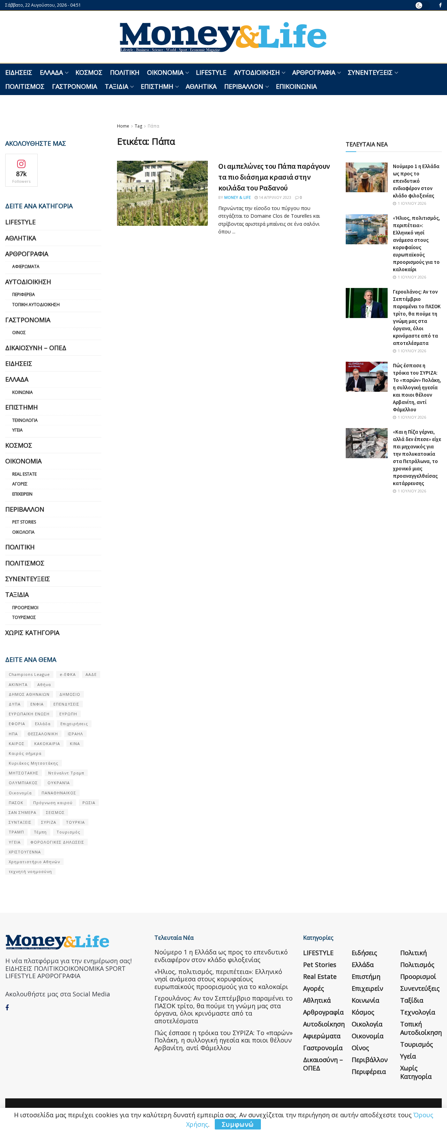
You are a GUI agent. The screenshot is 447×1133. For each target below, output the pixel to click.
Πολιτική (124, 72)
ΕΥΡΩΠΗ (68, 713)
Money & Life (237, 197)
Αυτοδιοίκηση (257, 72)
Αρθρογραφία (313, 72)
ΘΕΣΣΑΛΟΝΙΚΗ (43, 733)
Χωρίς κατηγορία (32, 632)
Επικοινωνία (296, 86)
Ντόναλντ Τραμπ (66, 772)
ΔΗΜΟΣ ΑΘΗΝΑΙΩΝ (29, 694)
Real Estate (24, 474)
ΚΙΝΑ (75, 743)
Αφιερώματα (25, 266)
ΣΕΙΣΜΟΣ (55, 812)
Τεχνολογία (25, 420)
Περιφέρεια (23, 294)
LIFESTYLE (211, 72)
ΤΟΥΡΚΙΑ (75, 822)
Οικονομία (165, 72)
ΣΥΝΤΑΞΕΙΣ (20, 822)
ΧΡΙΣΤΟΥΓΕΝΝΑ (25, 851)
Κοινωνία (22, 392)
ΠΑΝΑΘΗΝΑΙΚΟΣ (59, 792)
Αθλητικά (201, 86)
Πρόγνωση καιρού (53, 802)
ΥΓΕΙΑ (15, 842)
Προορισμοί (25, 608)
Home (123, 126)
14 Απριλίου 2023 (274, 197)
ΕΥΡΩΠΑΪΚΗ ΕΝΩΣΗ (29, 713)
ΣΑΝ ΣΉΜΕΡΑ (22, 812)
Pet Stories (24, 522)
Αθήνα (44, 684)
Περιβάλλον (243, 86)
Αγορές (20, 484)
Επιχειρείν (22, 494)
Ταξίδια (116, 86)
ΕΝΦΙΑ (37, 704)
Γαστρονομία (74, 86)
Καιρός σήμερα (25, 753)
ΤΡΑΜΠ (16, 832)
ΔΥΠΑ (15, 704)
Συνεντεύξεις (370, 72)
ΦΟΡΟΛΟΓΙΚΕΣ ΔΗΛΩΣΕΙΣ (57, 842)
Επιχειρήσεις (74, 723)
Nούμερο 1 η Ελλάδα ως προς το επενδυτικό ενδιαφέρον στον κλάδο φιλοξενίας (416, 181)
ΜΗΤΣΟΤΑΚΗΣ (23, 772)
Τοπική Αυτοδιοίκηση (36, 305)
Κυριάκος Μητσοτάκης (33, 763)
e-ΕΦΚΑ (68, 674)
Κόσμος (88, 72)
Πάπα (153, 126)
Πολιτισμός (24, 86)
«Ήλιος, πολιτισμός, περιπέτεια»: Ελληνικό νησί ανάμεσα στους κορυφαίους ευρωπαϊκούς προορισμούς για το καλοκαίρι (221, 979)
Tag (138, 126)
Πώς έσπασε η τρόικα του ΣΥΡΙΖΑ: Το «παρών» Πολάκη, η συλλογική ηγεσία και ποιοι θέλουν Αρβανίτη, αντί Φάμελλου (417, 387)
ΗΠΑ (13, 733)
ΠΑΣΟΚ (16, 802)
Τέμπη (40, 832)
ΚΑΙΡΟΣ (16, 743)
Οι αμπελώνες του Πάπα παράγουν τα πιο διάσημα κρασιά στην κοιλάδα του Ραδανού (274, 177)
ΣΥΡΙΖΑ (48, 822)
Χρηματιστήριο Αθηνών (34, 861)
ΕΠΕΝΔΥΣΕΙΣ (66, 704)
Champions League (29, 674)
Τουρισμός (24, 617)
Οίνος (19, 332)
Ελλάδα (51, 72)
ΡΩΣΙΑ (88, 802)
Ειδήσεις (18, 72)
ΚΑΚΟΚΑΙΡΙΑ (47, 743)
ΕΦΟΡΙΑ (17, 723)
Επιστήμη (157, 86)
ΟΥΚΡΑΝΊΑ (58, 782)
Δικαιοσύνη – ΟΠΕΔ (35, 348)
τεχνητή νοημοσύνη (30, 871)
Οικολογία (23, 532)
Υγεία (17, 430)
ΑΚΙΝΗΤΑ (18, 684)
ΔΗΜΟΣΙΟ (69, 694)
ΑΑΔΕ (91, 674)
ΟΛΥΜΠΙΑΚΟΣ (23, 782)
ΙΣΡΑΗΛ (75, 733)
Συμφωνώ (238, 1124)
